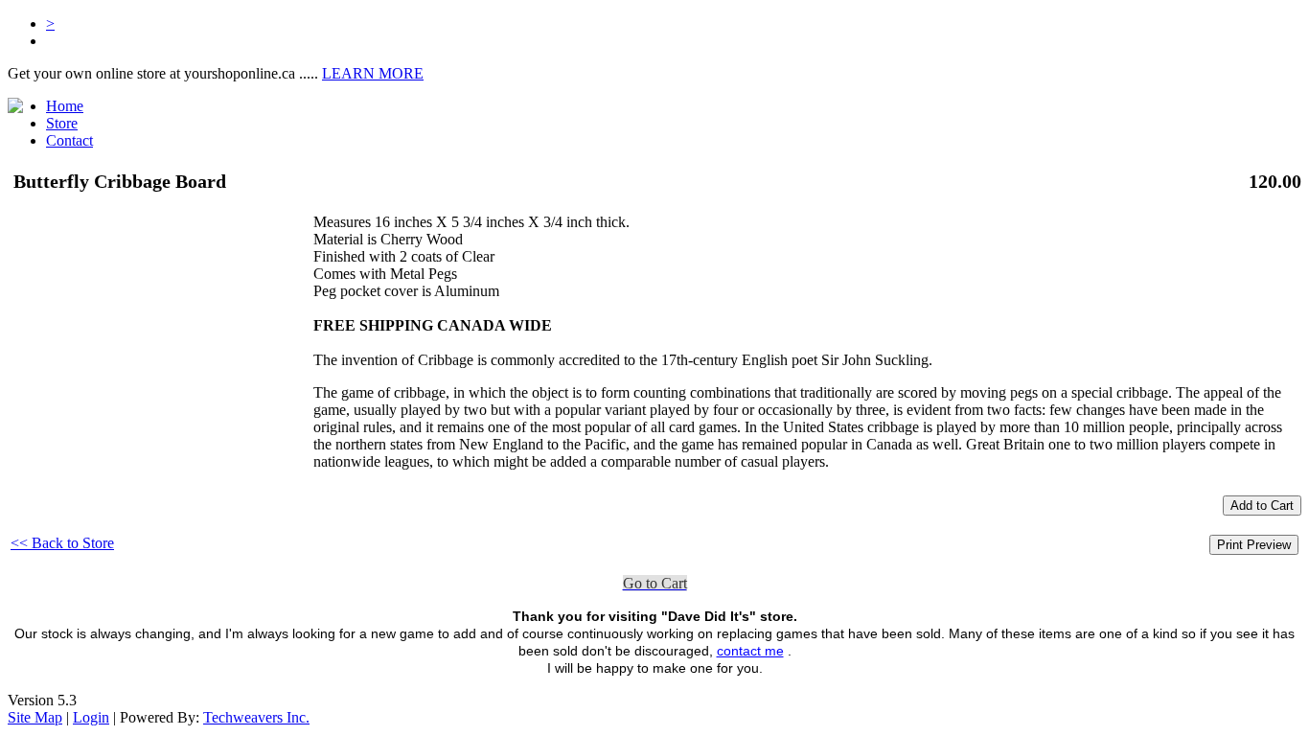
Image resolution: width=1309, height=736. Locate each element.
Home (64, 106)
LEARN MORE (373, 73)
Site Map (35, 717)
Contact (69, 140)
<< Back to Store (62, 543)
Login (91, 717)
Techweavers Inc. (256, 717)
